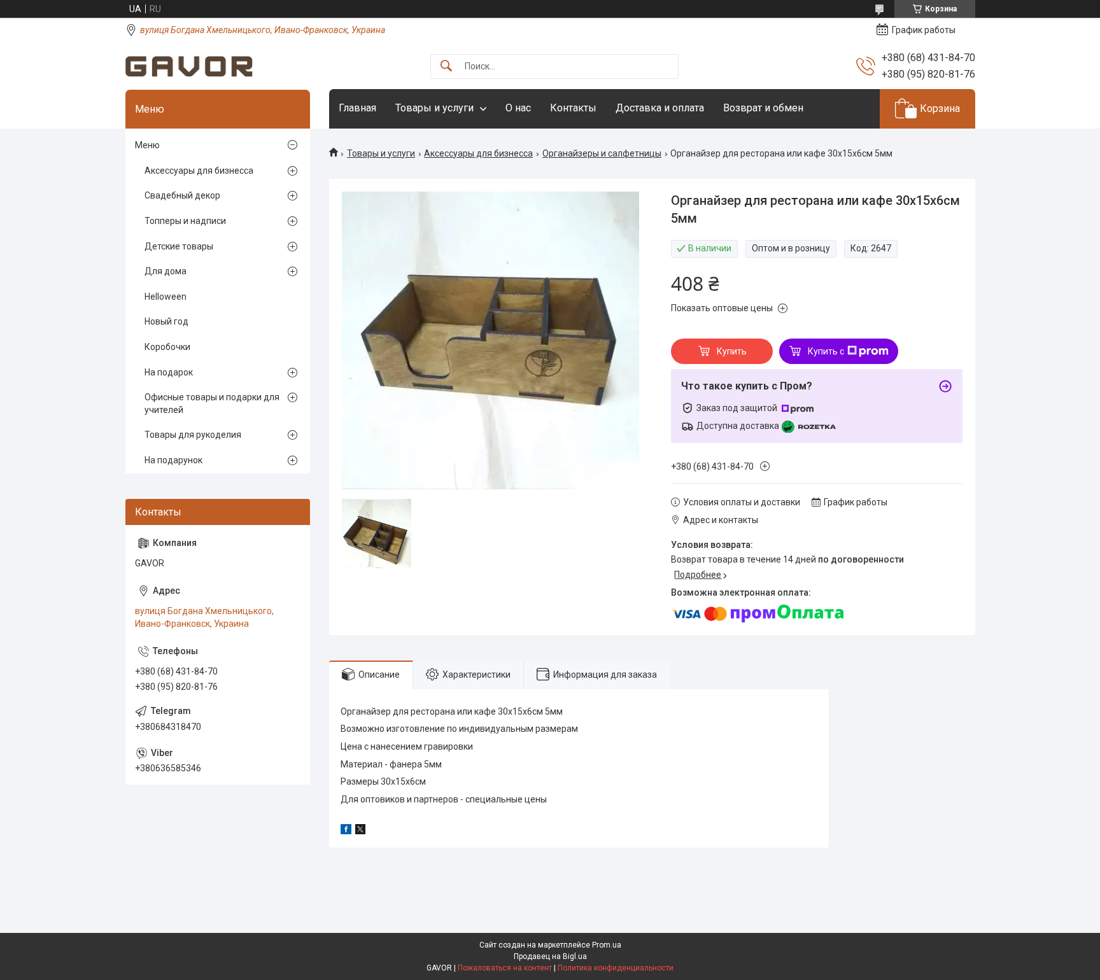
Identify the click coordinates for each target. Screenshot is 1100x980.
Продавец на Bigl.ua (550, 956)
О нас (518, 108)
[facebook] (346, 831)
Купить (732, 351)
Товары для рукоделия (193, 435)
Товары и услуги (434, 108)
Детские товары (179, 246)
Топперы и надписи (185, 221)
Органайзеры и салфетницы (601, 153)
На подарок (169, 372)
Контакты (573, 108)
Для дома (166, 271)
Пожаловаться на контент (505, 967)
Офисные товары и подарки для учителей (212, 403)
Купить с (826, 351)
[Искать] (446, 66)
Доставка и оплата (660, 108)
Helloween (166, 296)
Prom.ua (606, 945)
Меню (147, 145)
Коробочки (167, 347)
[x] (360, 831)
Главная (357, 108)
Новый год (166, 321)
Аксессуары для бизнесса (478, 153)
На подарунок (173, 460)
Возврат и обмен (763, 108)
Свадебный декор (182, 195)
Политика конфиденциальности (615, 967)
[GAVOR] (189, 66)
